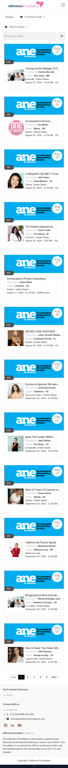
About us (29, 733)
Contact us (12, 709)
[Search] (54, 36)
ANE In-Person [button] (17, 27)
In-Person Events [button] (33, 17)
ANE (8, 62)
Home (10, 695)
